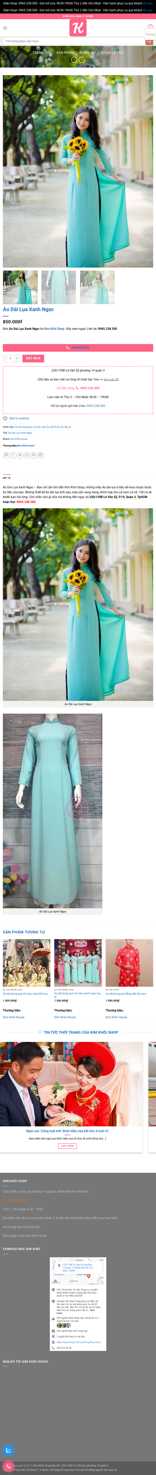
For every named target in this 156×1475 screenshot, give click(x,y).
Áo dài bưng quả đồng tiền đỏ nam (126, 993)
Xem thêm (76, 1146)
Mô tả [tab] (7, 478)
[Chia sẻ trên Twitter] (20, 455)
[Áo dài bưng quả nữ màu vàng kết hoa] (26, 963)
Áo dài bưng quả (23, 427)
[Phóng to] (8, 263)
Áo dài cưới (39, 427)
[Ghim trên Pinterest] (34, 455)
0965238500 (80, 347)
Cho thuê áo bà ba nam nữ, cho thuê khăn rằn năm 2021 (76, 1131)
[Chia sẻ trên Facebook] (13, 455)
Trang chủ (42, 53)
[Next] (145, 171)
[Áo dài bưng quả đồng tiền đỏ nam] (129, 963)
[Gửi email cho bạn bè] (27, 455)
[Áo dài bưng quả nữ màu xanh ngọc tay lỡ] (78, 963)
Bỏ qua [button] (148, 3)
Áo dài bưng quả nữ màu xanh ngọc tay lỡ (77, 995)
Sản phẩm (65, 53)
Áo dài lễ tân (112, 53)
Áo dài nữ (87, 53)
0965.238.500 (89, 388)
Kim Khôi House (18, 438)
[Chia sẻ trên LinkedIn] (40, 455)
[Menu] (5, 28)
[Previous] (10, 171)
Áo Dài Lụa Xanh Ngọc (20, 432)
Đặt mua (33, 358)
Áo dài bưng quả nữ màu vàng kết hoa (25, 993)
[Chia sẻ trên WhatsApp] (6, 455)
